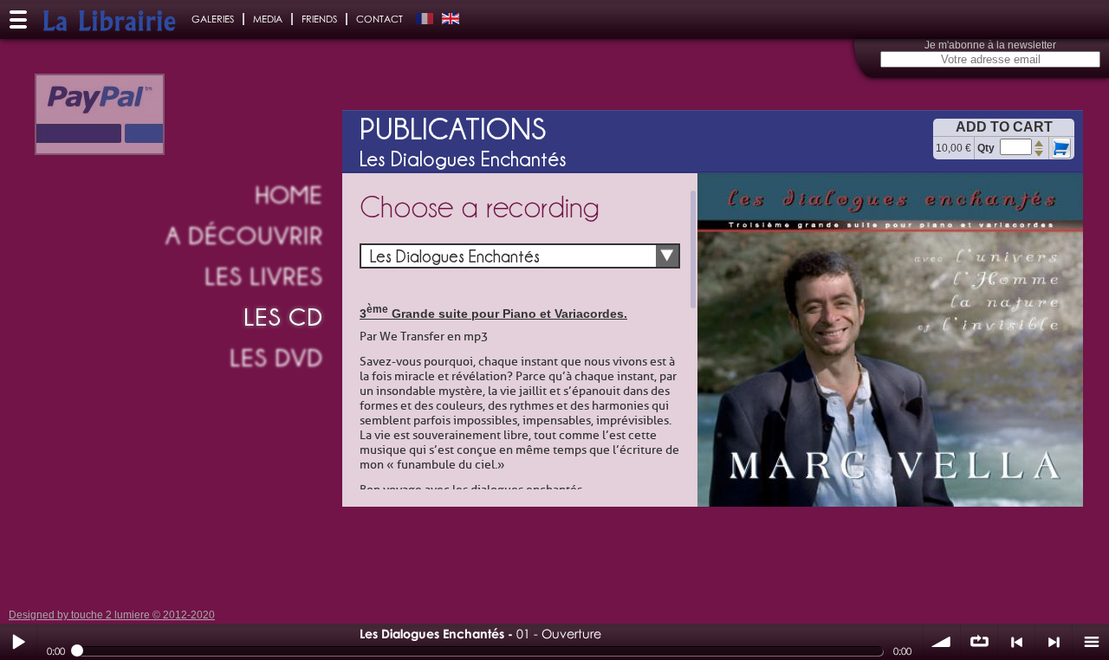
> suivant (1053, 642)
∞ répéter (979, 642)
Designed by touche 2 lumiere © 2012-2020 (112, 615)
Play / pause (18, 642)
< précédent (1016, 642)
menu (1091, 642)
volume (942, 642)
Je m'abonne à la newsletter (990, 45)
